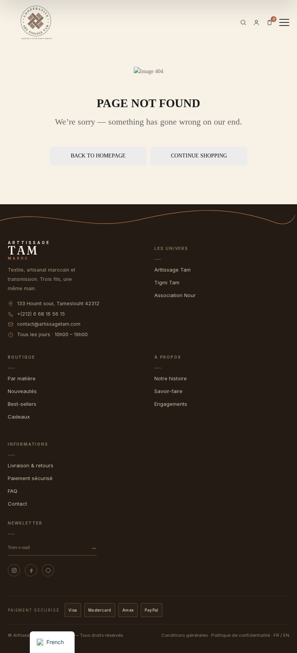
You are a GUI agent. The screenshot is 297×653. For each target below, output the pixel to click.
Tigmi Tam (166, 282)
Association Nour (175, 295)
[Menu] (284, 22)
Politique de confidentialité (240, 635)
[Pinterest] (48, 570)
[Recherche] (243, 22)
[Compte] (256, 22)
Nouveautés (22, 391)
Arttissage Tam (172, 270)
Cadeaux (19, 417)
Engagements (170, 404)
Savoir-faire (168, 391)
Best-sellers (22, 404)
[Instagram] (14, 570)
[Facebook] (31, 570)
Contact (17, 504)
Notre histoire (170, 378)
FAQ (12, 491)
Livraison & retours (30, 465)
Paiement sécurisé (30, 478)
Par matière (22, 378)
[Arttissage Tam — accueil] (36, 22)
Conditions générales (184, 635)
